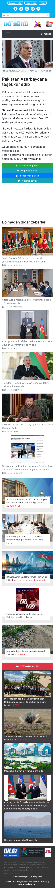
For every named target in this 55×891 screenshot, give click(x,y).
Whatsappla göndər (28, 165)
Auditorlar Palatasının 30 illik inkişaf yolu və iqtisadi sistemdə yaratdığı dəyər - (26, 502)
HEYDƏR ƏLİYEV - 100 (27, 884)
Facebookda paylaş (28, 175)
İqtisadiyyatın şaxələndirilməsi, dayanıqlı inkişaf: (26, 578)
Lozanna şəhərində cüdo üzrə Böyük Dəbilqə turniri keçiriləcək (24, 616)
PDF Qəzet (45, 33)
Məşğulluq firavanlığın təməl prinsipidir (23, 771)
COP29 (44, 882)
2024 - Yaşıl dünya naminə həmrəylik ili (22, 882)
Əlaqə (42, 3)
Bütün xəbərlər (15, 3)
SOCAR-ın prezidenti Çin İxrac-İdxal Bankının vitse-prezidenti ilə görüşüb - (25, 539)
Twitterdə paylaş (28, 180)
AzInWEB (15, 873)
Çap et (47, 70)
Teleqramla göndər (28, 170)
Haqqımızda (31, 3)
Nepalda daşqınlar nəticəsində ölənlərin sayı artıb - (26, 653)
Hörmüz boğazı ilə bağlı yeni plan (21, 840)
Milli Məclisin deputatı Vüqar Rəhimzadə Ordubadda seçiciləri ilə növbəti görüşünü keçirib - (25, 701)
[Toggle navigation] (8, 33)
